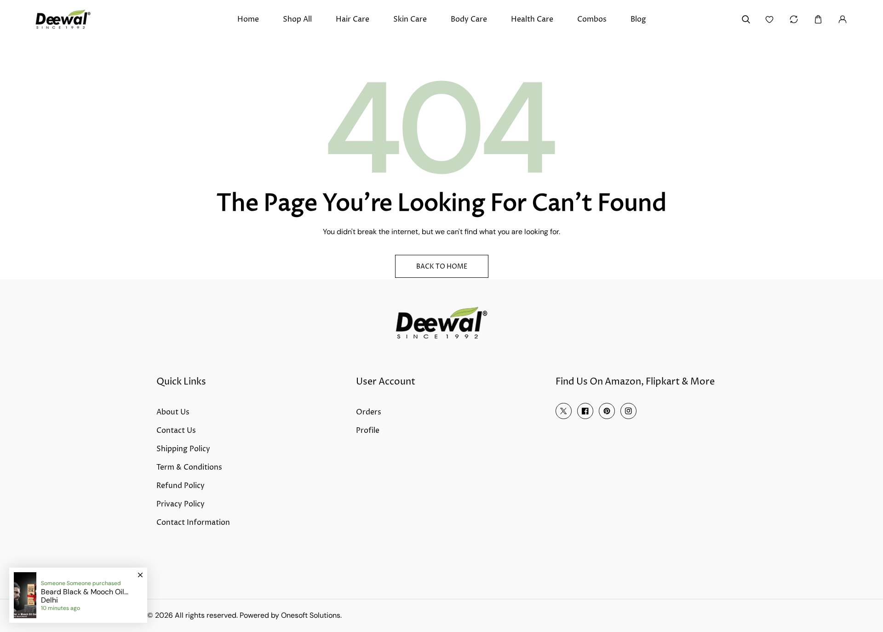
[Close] (140, 571)
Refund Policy (180, 486)
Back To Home (441, 266)
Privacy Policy (180, 504)
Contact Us (176, 430)
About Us (172, 412)
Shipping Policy (183, 449)
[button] (818, 19)
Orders (368, 412)
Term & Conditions (189, 467)
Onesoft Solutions (310, 615)
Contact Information (193, 522)
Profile (367, 430)
